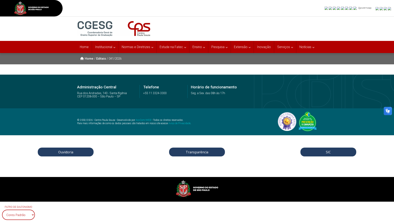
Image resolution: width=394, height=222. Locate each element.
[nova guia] (390, 8)
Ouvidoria (65, 152)
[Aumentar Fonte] (377, 8)
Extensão (240, 47)
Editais (101, 58)
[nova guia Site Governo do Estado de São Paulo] (31, 8)
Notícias (305, 47)
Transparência (197, 152)
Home (84, 47)
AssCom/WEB (143, 120)
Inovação (264, 47)
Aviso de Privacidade (179, 123)
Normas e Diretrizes (136, 47)
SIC (328, 152)
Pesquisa (217, 47)
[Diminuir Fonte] (381, 8)
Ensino (197, 47)
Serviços (283, 47)
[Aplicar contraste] (385, 8)
